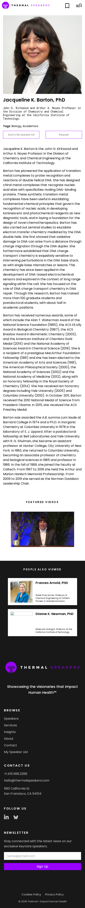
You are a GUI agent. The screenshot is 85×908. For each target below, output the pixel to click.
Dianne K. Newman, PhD (55, 614)
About (8, 738)
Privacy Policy (54, 894)
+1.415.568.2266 (15, 773)
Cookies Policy (31, 894)
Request (64, 134)
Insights (10, 732)
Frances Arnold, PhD (52, 583)
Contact (10, 745)
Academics (30, 126)
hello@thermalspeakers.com (26, 780)
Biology (16, 126)
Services (10, 725)
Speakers (11, 718)
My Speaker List (16, 752)
